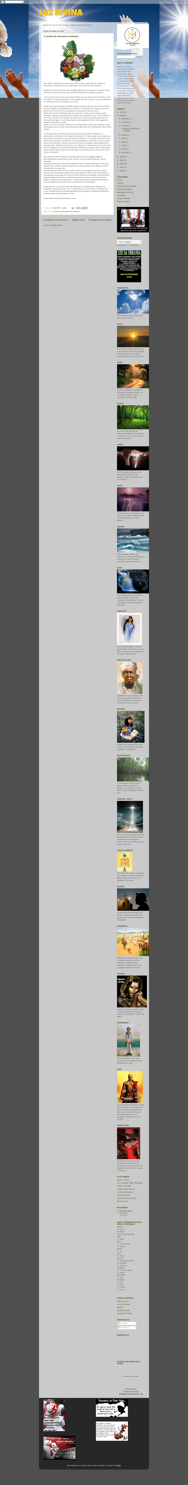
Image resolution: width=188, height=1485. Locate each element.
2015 (122, 116)
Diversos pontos (123, 1301)
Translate (134, 245)
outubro (125, 126)
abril (123, 145)
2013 (122, 160)
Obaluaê (120, 1307)
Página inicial (78, 220)
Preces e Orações (123, 201)
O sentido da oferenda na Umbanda (61, 36)
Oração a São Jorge (124, 1186)
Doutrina (56, 211)
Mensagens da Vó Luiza (125, 192)
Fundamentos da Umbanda (70, 211)
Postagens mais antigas (100, 220)
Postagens (124, 1323)
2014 (122, 157)
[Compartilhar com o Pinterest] (86, 208)
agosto (124, 135)
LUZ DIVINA (61, 13)
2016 (122, 112)
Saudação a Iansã (123, 1310)
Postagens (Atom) (56, 225)
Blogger (118, 1465)
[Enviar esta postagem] (72, 208)
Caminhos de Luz (126, 1211)
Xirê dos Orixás (122, 1201)
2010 (122, 171)
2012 (122, 164)
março (124, 149)
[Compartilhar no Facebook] (84, 208)
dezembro (126, 119)
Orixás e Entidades (123, 198)
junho (124, 142)
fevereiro (125, 152)
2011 (122, 167)
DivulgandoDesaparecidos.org (131, 1394)
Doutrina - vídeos (123, 1180)
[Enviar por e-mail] (77, 208)
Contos (119, 180)
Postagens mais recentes (55, 220)
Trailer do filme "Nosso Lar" (127, 1198)
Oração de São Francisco (126, 1189)
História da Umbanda (124, 189)
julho (124, 138)
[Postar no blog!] (79, 208)
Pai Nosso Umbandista (125, 1192)
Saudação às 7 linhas (124, 1313)
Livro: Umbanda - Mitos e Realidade (129, 1183)
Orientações (121, 195)
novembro (126, 122)
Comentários (125, 1327)
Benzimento (124, 1213)
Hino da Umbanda (123, 1304)
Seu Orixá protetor (123, 1195)
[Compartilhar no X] (81, 208)
